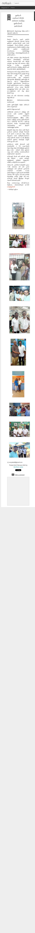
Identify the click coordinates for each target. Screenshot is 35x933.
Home (13, 7)
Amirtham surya (18, 467)
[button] (11, 187)
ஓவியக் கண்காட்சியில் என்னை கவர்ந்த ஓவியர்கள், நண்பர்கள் (18, 20)
